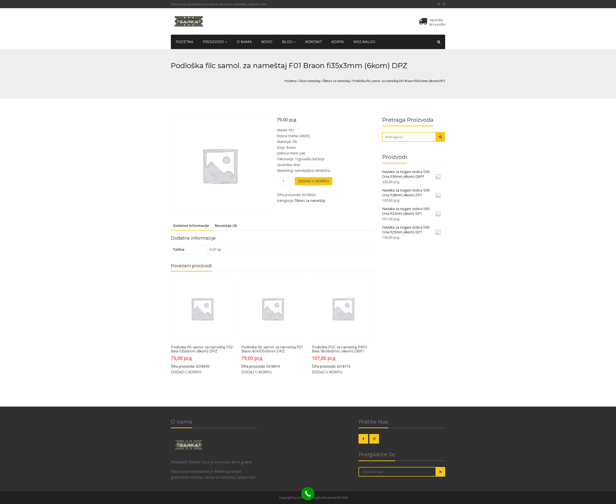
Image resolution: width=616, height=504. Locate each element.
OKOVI (273, 497)
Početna (184, 42)
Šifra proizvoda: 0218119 (339, 357)
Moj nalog (364, 42)
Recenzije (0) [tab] (226, 225)
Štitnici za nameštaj (336, 81)
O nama (244, 42)
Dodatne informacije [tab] (191, 225)
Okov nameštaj (309, 81)
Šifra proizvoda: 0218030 (202, 357)
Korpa (337, 42)
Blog (287, 42)
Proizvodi (214, 42)
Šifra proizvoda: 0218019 (272, 357)
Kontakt (313, 42)
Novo (266, 42)
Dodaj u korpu (313, 181)
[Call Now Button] (307, 493)
